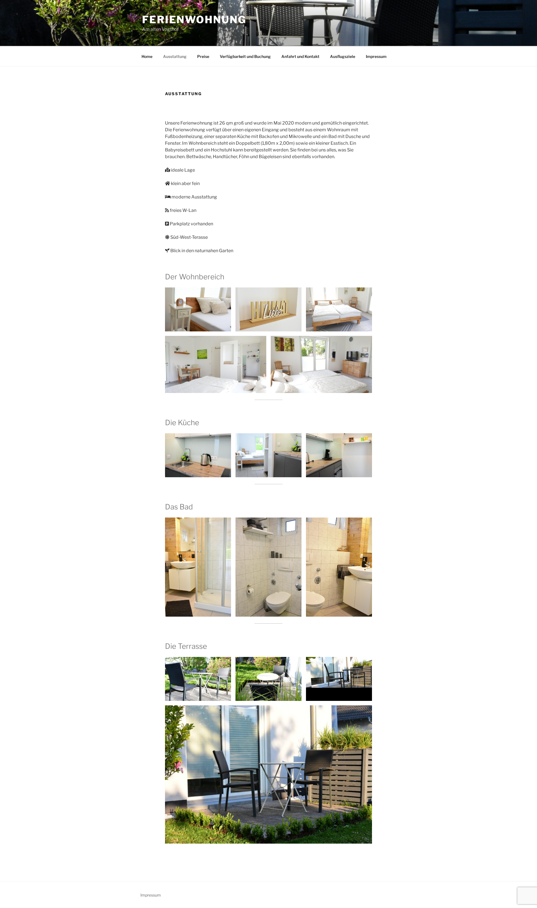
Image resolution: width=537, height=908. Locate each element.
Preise (203, 56)
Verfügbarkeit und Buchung (245, 56)
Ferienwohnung (194, 19)
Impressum (376, 56)
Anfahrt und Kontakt (300, 56)
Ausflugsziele (342, 56)
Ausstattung (175, 56)
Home (147, 56)
